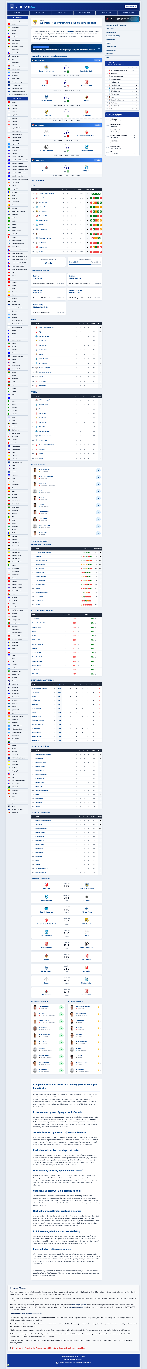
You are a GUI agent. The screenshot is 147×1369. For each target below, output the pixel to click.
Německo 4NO (16, 552)
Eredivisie (15, 37)
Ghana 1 (14, 343)
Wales (13, 796)
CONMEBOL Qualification (19, 95)
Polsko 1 (14, 613)
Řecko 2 (14, 658)
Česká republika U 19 (18, 266)
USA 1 (13, 774)
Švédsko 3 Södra (17, 729)
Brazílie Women (16, 230)
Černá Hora (15, 247)
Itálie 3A (14, 407)
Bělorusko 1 (15, 202)
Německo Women (17, 562)
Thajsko (14, 745)
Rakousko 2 (15, 629)
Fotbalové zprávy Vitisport (116, 25)
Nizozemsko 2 (16, 571)
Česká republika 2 (17, 253)
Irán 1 (13, 385)
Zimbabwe (15, 812)
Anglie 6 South (16, 131)
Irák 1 (13, 382)
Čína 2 (14, 276)
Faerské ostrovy (17, 308)
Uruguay (14, 767)
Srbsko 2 (14, 706)
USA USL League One (18, 780)
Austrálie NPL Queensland (20, 166)
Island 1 (14, 394)
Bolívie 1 (14, 208)
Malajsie (14, 513)
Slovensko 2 (15, 697)
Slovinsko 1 (15, 700)
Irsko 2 (14, 391)
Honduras (15, 353)
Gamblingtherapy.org (83, 1362)
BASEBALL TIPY (111, 50)
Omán (13, 594)
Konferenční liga (17, 88)
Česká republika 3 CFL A (19, 256)
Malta (13, 520)
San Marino (15, 668)
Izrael (13, 417)
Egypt (13, 288)
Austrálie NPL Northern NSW (20, 160)
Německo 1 (15, 536)
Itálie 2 (14, 404)
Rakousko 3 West (17, 639)
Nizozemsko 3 (16, 575)
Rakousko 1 (15, 626)
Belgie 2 (14, 198)
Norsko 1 (14, 578)
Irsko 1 (14, 388)
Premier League (17, 21)
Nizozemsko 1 (16, 568)
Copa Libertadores (17, 240)
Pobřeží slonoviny (17, 610)
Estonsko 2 (15, 301)
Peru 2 (14, 607)
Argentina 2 (15, 144)
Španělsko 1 (15, 710)
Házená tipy (106, 12)
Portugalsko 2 (16, 623)
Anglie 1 (14, 112)
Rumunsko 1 (15, 642)
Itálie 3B (14, 411)
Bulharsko (15, 234)
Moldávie (14, 533)
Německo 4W (16, 558)
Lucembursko (16, 501)
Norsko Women (16, 591)
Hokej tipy (62, 12)
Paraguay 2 (15, 600)
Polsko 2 (14, 616)
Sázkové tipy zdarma (76, 1307)
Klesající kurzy (112, 32)
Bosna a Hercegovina (18, 211)
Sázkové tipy (18, 12)
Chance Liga (15, 53)
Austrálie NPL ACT (17, 157)
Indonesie (15, 378)
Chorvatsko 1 (16, 366)
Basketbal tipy (84, 12)
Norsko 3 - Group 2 (18, 587)
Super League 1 (16, 78)
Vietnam (14, 793)
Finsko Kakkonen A (17, 321)
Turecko (14, 751)
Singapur (14, 677)
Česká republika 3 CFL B (19, 259)
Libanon (14, 488)
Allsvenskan (15, 72)
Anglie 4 (14, 121)
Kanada (14, 443)
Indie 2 (14, 375)
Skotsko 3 (15, 687)
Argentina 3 (15, 147)
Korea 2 (14, 468)
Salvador (14, 665)
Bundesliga (15, 27)
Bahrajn (14, 185)
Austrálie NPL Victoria (18, 176)
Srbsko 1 (14, 703)
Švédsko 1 (15, 719)
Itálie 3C (14, 414)
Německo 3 (15, 542)
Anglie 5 (14, 124)
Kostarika (14, 475)
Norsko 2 (14, 581)
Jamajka (14, 423)
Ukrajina (14, 761)
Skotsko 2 (15, 684)
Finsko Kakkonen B (17, 324)
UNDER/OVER (110, 39)
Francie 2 (14, 333)
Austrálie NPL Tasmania (19, 173)
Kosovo (14, 472)
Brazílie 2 (14, 221)
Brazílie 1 (14, 218)
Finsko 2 (14, 314)
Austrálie (14, 153)
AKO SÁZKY (110, 29)
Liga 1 (13, 59)
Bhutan (14, 205)
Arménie (14, 150)
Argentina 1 (15, 140)
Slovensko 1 (15, 693)
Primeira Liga (16, 40)
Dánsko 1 (14, 279)
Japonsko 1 (15, 427)
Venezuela (15, 790)
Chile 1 (14, 359)
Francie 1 (14, 330)
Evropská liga (16, 85)
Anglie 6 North (16, 128)
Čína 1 (13, 272)
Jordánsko (15, 436)
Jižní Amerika (16, 433)
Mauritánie (15, 526)
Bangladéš (15, 189)
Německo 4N (16, 549)
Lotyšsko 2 (15, 497)
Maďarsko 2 (15, 507)
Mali (13, 517)
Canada (14, 237)
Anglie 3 (14, 118)
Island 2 (14, 398)
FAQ (107, 57)
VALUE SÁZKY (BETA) (113, 36)
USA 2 (13, 777)
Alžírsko (14, 105)
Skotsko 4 (15, 690)
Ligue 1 (14, 33)
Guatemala (15, 349)
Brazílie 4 (14, 227)
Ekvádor (14, 292)
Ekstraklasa (15, 50)
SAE (13, 661)
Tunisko (14, 748)
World (13, 800)
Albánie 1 (14, 102)
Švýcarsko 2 (15, 739)
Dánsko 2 (14, 282)
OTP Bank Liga (16, 66)
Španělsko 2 (15, 713)
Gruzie (14, 346)
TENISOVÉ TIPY (111, 46)
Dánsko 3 (14, 285)
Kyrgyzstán (15, 485)
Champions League (18, 82)
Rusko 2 (14, 652)
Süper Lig (15, 43)
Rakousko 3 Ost (16, 636)
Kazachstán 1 (16, 446)
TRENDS (109, 43)
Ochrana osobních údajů (70, 1356)
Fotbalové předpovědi (78, 1304)
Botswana (15, 214)
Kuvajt (14, 478)
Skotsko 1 (14, 681)
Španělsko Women (17, 716)
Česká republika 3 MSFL (19, 263)
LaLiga (14, 24)
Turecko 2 (15, 755)
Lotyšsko (14, 494)
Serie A (14, 30)
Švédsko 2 (15, 722)
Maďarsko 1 (15, 504)
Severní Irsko (16, 674)
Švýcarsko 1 (15, 735)
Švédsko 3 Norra (17, 726)
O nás (83, 1356)
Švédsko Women (17, 732)
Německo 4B (15, 546)
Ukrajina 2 (15, 764)
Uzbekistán (15, 787)
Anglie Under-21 (17, 134)
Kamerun (14, 439)
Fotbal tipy (40, 12)
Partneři (109, 54)
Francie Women (16, 340)
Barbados (14, 192)
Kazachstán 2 (16, 449)
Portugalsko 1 (16, 620)
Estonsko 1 (15, 298)
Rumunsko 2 (15, 645)
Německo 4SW (16, 555)
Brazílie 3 (14, 224)
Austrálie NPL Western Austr (20, 179)
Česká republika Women (19, 269)
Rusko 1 (14, 648)
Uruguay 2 (15, 771)
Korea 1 (14, 465)
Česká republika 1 (17, 250)
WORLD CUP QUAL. (18, 809)
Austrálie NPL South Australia (20, 169)
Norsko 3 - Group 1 (17, 584)
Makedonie (15, 510)
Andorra (14, 108)
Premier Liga (16, 69)
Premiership (15, 56)
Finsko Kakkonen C (17, 327)
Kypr (13, 481)
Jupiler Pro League (17, 46)
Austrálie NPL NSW (17, 163)
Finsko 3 (14, 317)
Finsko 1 (14, 311)
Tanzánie (14, 742)
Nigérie (14, 565)
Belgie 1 (14, 195)
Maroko (14, 523)
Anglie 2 (14, 115)
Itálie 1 (14, 401)
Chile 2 (14, 362)
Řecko (13, 655)
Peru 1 (14, 603)
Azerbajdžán (15, 182)
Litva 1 (13, 491)
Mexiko (14, 530)
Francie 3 (14, 337)
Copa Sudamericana (18, 243)
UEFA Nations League (18, 91)
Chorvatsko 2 (16, 369)
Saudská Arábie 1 (17, 671)
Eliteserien (15, 75)
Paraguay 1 (15, 597)
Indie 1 (14, 372)
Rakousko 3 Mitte (17, 632)
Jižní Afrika (15, 430)
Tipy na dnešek (128, 12)
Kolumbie (15, 456)
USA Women (15, 784)
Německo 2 (15, 539)
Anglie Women (16, 137)
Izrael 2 (14, 420)
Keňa (13, 452)
